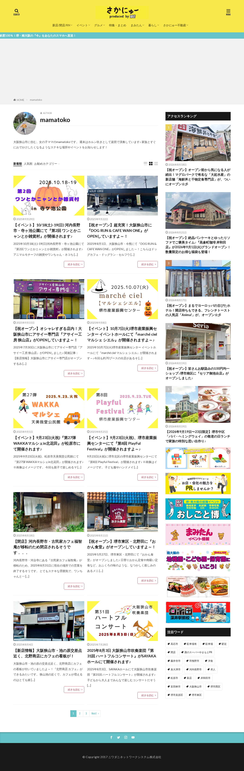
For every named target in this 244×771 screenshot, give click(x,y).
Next (94, 713)
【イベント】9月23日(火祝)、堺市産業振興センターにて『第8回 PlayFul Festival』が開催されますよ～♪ (122, 443)
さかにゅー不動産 (174, 25)
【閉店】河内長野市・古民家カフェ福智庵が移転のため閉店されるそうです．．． (47, 547)
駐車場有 (192, 643)
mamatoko (36, 99)
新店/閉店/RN (61, 25)
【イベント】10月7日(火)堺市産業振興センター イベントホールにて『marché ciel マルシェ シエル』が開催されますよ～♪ (122, 334)
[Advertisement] (122, 69)
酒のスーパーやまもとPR (198, 652)
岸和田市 (205, 677)
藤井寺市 (176, 660)
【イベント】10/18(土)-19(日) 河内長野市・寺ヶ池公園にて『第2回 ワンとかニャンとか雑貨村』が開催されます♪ (47, 230)
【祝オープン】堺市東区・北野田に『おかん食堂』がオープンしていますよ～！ (121, 544)
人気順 (28, 163)
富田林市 (176, 686)
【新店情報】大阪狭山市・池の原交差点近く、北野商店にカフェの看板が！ (47, 653)
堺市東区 (197, 694)
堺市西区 (215, 686)
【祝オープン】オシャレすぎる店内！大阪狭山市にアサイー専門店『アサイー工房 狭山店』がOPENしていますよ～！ (47, 334)
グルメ (98, 25)
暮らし (152, 25)
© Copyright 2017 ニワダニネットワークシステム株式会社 (122, 757)
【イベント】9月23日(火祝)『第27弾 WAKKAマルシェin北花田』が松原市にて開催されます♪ (46, 443)
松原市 (174, 677)
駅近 (224, 643)
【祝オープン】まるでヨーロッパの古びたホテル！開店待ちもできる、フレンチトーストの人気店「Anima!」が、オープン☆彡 (197, 310)
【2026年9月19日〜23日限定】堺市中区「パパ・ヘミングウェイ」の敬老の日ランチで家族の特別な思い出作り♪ (197, 436)
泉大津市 (176, 669)
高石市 (174, 643)
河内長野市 (195, 669)
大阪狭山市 (195, 686)
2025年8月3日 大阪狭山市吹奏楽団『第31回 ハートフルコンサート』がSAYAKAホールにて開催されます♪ (121, 656)
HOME (20, 99)
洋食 (210, 660)
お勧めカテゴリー (45, 163)
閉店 (173, 652)
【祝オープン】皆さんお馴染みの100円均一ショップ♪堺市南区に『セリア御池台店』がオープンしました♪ (197, 373)
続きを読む (74, 264)
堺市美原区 (177, 694)
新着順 (17, 163)
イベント (82, 25)
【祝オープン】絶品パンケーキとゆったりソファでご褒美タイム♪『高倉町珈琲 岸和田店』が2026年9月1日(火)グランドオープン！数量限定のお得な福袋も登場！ (198, 245)
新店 (189, 677)
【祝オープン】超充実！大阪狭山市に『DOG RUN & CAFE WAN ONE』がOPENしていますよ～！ (119, 230)
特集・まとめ (117, 25)
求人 (212, 669)
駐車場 (209, 643)
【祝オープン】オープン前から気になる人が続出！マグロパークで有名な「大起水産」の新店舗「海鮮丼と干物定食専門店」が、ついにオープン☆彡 (197, 177)
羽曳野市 (194, 660)
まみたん (136, 25)
